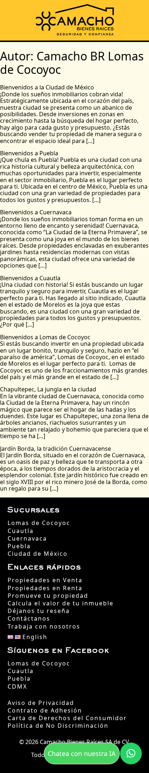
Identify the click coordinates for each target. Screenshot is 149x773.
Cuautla (21, 531)
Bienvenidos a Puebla (29, 153)
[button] (131, 753)
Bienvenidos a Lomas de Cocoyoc (45, 337)
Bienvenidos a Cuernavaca (36, 212)
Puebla (19, 546)
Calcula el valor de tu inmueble (61, 603)
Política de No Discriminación (58, 726)
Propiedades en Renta (45, 588)
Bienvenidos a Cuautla (30, 278)
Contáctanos (29, 618)
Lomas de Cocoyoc (39, 523)
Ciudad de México (38, 554)
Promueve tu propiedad (48, 596)
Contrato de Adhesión (45, 710)
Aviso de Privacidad (41, 703)
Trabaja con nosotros (44, 626)
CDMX (17, 686)
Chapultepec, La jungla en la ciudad (48, 389)
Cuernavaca (27, 538)
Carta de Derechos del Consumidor (67, 718)
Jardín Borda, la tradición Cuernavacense (55, 449)
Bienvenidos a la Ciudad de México (47, 87)
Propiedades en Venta (45, 580)
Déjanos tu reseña (39, 611)
